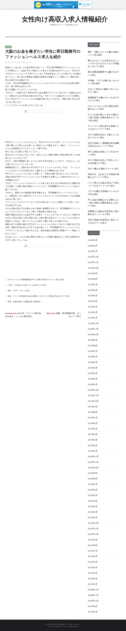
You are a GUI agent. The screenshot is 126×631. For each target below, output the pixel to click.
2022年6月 (92, 490)
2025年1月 (92, 318)
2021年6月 (92, 556)
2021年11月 (93, 529)
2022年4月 (92, 501)
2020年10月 (93, 601)
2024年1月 (92, 384)
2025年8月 (92, 279)
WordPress (74, 626)
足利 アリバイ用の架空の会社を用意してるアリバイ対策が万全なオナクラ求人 (39, 296)
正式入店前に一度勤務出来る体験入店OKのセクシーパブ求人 (103, 144)
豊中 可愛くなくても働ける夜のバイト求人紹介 (103, 53)
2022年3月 (92, 506)
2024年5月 (92, 362)
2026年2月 (92, 246)
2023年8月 (92, 412)
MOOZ (58, 626)
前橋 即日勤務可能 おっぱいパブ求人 (64, 315)
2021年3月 (92, 573)
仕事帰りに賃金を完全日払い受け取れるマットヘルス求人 (103, 213)
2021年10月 (93, 534)
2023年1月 (92, 451)
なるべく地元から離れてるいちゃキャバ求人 (103, 90)
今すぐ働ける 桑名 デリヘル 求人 (103, 169)
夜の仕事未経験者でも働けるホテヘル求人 (103, 73)
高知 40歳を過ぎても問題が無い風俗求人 (24, 302)
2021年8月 (92, 545)
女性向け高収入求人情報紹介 (65, 19)
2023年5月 (92, 429)
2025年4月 (92, 301)
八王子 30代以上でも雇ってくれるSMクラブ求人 (27, 285)
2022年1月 (92, 518)
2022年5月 (92, 495)
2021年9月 (92, 540)
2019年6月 (92, 606)
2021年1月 (92, 584)
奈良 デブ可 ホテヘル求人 (19, 291)
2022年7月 (92, 484)
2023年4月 (92, 434)
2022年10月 (93, 468)
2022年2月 (92, 512)
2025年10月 (93, 268)
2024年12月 (93, 323)
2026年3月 (92, 240)
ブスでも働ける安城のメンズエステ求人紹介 (103, 193)
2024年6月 (92, 357)
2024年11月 (93, 329)
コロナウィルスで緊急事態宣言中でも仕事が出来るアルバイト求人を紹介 (36, 280)
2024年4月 (92, 368)
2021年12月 (93, 523)
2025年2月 (92, 312)
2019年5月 (92, 612)
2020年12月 (93, 590)
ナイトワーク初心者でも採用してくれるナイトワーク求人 (103, 127)
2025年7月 (92, 285)
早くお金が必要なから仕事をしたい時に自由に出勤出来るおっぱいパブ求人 (103, 203)
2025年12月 (93, 257)
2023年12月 (93, 390)
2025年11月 (93, 262)
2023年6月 (92, 423)
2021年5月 (92, 562)
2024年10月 (93, 335)
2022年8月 (92, 479)
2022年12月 (93, 457)
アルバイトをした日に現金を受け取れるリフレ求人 (103, 107)
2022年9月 (92, 473)
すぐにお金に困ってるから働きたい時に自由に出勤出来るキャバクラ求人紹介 (103, 118)
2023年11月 (93, 396)
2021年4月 (92, 568)
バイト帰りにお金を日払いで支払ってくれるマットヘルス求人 (103, 184)
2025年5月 (92, 296)
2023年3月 (92, 440)
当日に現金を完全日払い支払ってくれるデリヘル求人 (103, 221)
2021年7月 (92, 551)
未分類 (8, 47)
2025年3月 (92, 307)
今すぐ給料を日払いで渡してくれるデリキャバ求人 (103, 136)
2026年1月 (92, 251)
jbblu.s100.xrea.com (24, 62)
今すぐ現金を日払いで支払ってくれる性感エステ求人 (103, 162)
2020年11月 (93, 595)
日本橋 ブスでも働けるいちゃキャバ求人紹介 (103, 82)
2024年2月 (92, 379)
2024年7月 (92, 351)
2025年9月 (92, 274)
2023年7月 (92, 418)
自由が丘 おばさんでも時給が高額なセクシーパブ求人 (103, 176)
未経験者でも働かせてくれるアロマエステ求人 (103, 99)
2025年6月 (92, 290)
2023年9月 (92, 407)
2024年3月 (92, 373)
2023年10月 (93, 401)
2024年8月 (92, 346)
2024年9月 (92, 340)
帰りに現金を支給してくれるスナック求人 (103, 153)
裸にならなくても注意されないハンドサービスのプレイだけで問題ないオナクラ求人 (103, 64)
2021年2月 (92, 579)
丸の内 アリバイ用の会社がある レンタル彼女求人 (23, 315)
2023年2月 (92, 445)
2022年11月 (93, 462)
